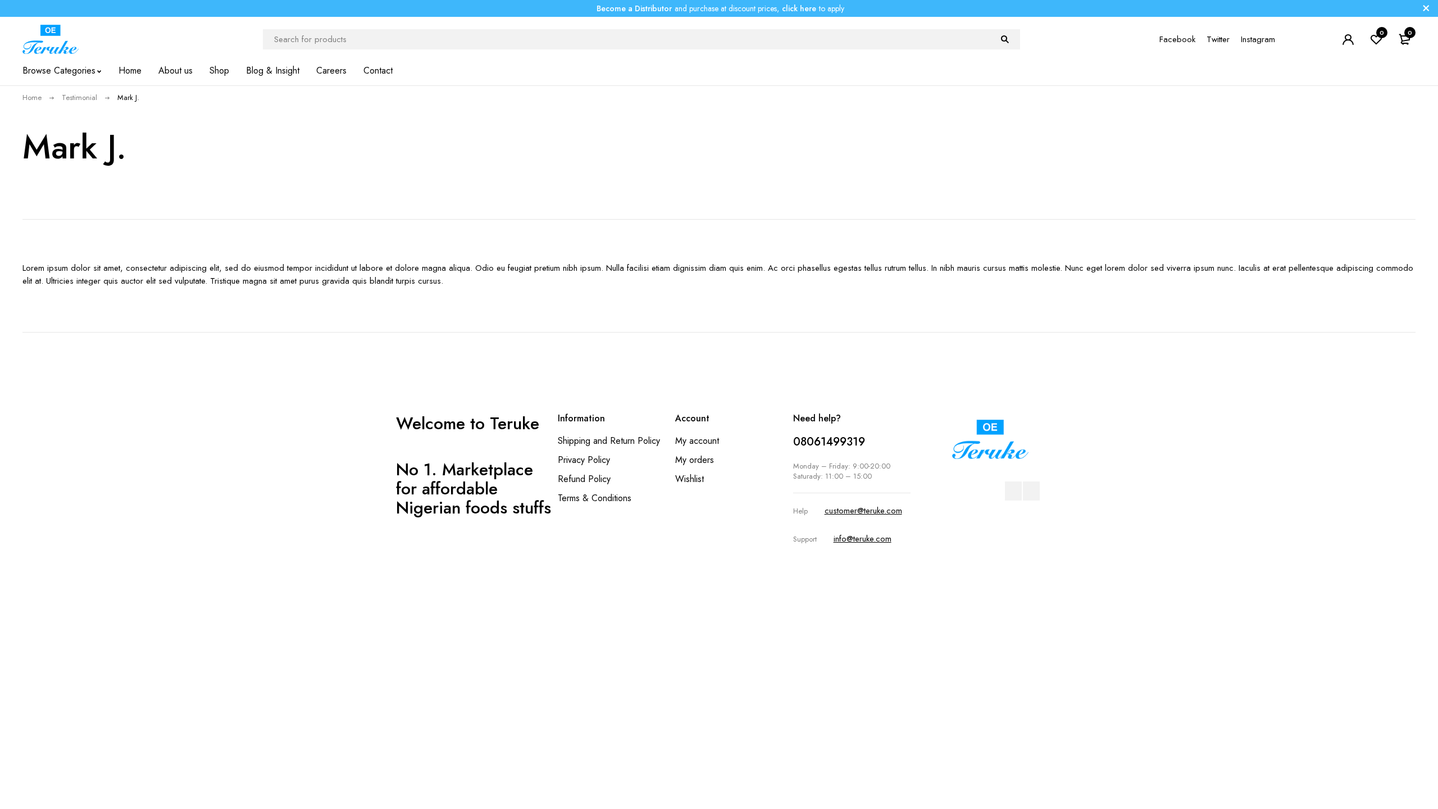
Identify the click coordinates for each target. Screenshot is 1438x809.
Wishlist (689, 478)
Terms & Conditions (594, 498)
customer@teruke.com (863, 511)
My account (697, 440)
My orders (694, 459)
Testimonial (79, 97)
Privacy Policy (584, 459)
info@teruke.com (862, 539)
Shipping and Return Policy (609, 440)
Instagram (1258, 39)
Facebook (1177, 39)
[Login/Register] (1348, 39)
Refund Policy (584, 478)
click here (799, 8)
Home (32, 97)
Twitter (1218, 39)
